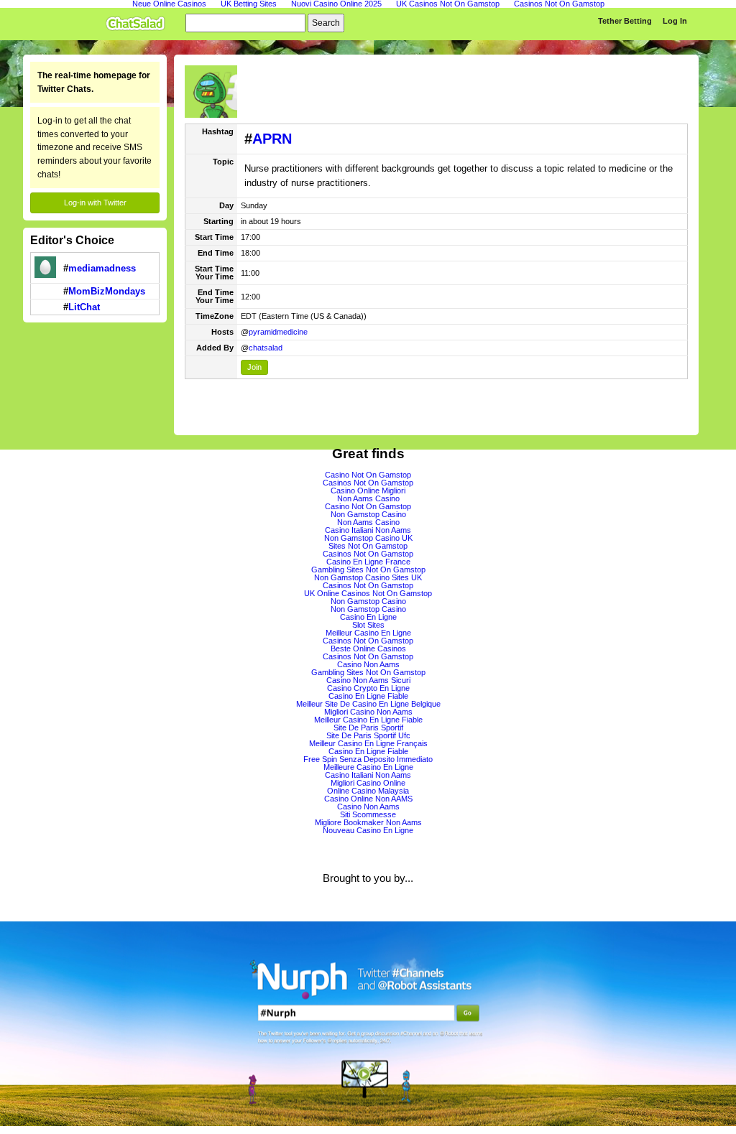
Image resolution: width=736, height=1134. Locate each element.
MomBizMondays (106, 291)
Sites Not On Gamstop (368, 546)
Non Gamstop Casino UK (368, 538)
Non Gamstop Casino (368, 514)
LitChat (84, 307)
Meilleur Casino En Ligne (368, 632)
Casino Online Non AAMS (368, 798)
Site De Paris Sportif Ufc (368, 735)
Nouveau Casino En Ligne (368, 830)
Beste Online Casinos (368, 648)
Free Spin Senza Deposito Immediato (368, 759)
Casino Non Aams (368, 664)
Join (254, 367)
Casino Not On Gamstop (368, 474)
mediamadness (102, 268)
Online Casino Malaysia (368, 790)
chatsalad (265, 347)
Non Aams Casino (368, 498)
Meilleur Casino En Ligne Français (368, 743)
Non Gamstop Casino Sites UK (368, 577)
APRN (272, 139)
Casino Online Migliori (368, 490)
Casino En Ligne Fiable (368, 696)
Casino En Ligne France (368, 561)
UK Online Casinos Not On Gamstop (368, 593)
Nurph (368, 1023)
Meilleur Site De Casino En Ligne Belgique (368, 704)
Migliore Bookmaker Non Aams (368, 822)
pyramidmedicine (278, 331)
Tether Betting (625, 21)
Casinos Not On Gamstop (368, 482)
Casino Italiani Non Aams (368, 530)
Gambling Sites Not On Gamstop (368, 569)
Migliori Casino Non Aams (368, 711)
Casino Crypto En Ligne (368, 688)
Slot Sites (368, 625)
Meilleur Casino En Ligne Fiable (368, 719)
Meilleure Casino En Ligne (368, 767)
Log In (675, 21)
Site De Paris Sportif (368, 727)
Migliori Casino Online (368, 783)
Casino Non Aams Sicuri (368, 680)
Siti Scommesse (368, 814)
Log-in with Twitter (95, 202)
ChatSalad (138, 21)
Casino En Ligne (368, 617)
